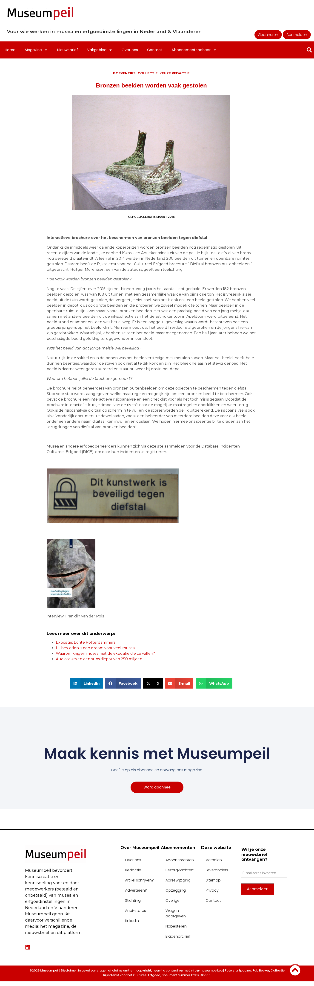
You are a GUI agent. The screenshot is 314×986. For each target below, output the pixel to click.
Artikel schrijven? (139, 880)
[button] (86, 683)
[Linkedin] (27, 947)
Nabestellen (176, 926)
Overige (173, 900)
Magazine (33, 49)
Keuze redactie (174, 73)
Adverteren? (136, 890)
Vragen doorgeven (176, 913)
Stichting (133, 900)
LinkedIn (132, 920)
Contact (154, 49)
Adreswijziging (178, 880)
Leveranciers (217, 870)
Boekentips (124, 73)
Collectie (147, 73)
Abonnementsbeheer (191, 49)
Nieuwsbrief (67, 49)
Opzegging (176, 890)
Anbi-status (135, 910)
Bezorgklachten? (180, 870)
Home (10, 49)
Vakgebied (96, 49)
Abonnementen (180, 860)
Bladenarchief (178, 936)
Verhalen (214, 860)
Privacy (212, 890)
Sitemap (213, 880)
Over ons (130, 49)
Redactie (133, 870)
